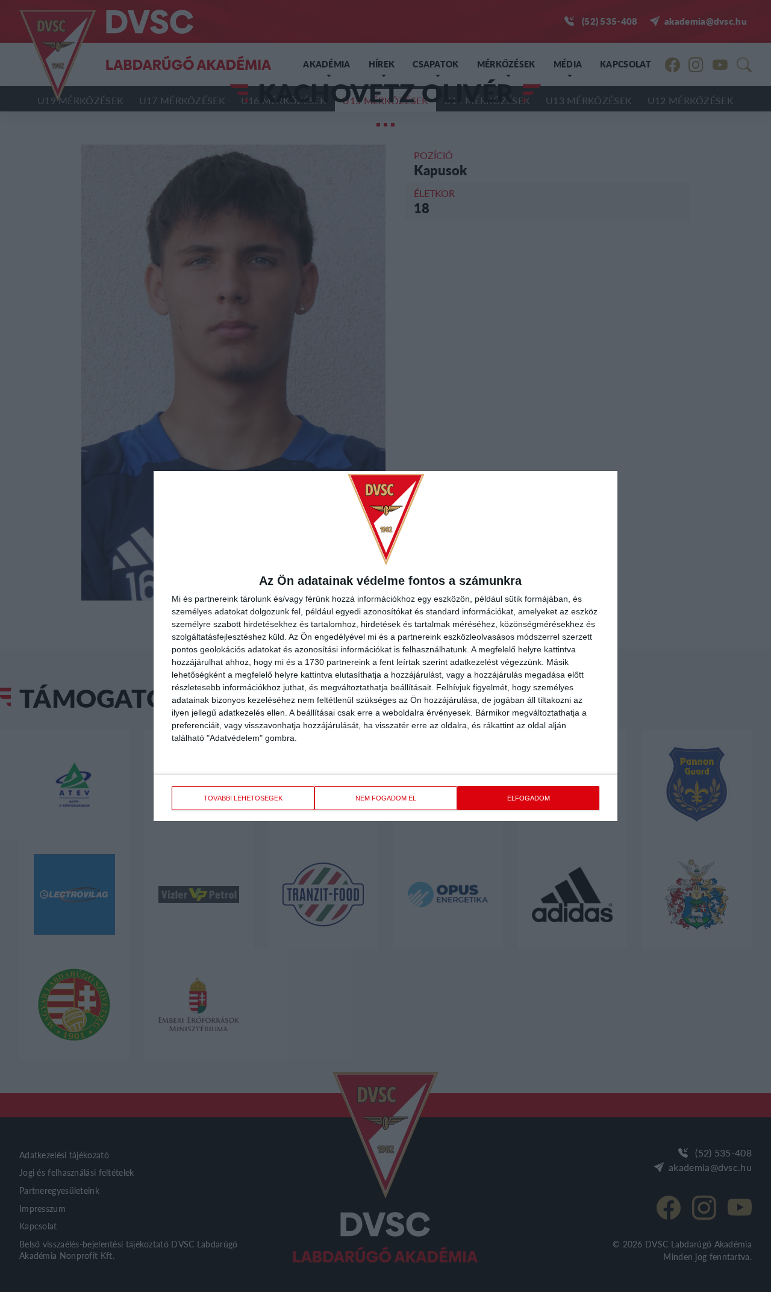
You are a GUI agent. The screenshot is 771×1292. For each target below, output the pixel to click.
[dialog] (385, 646)
